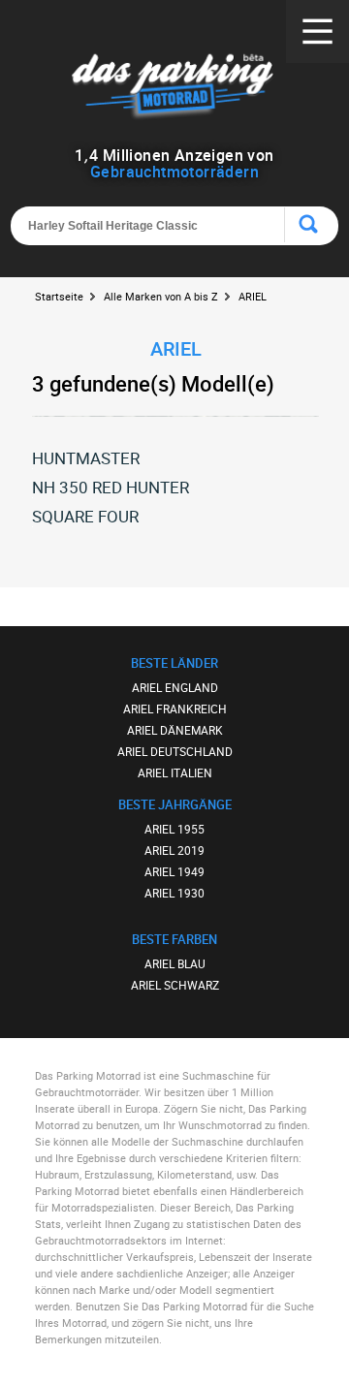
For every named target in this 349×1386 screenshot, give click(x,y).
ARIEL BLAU (175, 963)
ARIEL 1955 (174, 828)
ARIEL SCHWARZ (175, 984)
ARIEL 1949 (174, 871)
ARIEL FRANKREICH (175, 708)
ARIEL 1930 (174, 892)
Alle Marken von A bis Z (161, 296)
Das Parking (174, 86)
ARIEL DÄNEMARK (175, 730)
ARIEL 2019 (174, 850)
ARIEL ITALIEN (175, 772)
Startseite (59, 296)
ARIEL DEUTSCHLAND (175, 751)
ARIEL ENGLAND (175, 687)
